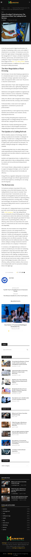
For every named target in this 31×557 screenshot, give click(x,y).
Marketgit (4, 543)
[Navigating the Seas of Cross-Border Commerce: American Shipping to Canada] (6, 391)
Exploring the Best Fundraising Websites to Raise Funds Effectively (19, 372)
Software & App (16, 516)
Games (16, 529)
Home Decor (16, 522)
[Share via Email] (24, 272)
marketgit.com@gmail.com (18, 548)
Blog (16, 520)
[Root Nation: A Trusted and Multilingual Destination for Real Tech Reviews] (15, 313)
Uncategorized (16, 511)
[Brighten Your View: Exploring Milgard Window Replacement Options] (6, 382)
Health (16, 518)
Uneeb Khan (15, 493)
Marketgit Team (16, 485)
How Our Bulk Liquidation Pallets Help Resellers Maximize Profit (20, 432)
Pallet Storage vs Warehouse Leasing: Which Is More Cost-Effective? (19, 424)
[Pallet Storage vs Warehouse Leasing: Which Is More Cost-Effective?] (6, 425)
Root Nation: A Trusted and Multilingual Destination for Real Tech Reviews (20, 442)
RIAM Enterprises (9, 212)
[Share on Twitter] (21, 272)
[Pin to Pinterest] (22, 272)
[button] (3, 317)
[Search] (29, 2)
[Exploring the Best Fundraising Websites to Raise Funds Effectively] (6, 373)
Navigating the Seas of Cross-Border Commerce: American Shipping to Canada (19, 390)
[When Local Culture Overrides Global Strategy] (6, 416)
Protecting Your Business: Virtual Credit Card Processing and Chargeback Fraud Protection (20, 363)
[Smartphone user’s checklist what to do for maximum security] (6, 400)
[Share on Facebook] (19, 272)
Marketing (16, 525)
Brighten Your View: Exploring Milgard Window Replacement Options (19, 381)
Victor (4, 20)
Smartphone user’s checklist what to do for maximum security (20, 398)
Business (16, 509)
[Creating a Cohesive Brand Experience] (6, 452)
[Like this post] (18, 272)
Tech (8, 8)
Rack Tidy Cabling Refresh (18, 61)
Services (16, 527)
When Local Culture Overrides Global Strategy (19, 414)
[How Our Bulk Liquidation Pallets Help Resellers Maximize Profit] (6, 434)
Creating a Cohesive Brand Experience (18, 450)
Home (3, 8)
